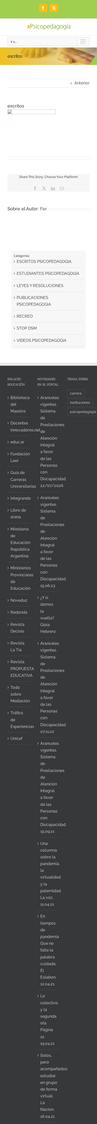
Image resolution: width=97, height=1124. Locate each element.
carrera (76, 393)
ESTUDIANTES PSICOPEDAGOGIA (48, 273)
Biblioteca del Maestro (18, 404)
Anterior (82, 83)
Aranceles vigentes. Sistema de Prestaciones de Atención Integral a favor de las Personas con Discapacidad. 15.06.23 (48, 541)
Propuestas (35, 1064)
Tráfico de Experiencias (18, 719)
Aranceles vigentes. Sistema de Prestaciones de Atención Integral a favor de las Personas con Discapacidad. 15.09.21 (48, 787)
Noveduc (18, 600)
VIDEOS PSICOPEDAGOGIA (41, 340)
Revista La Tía (17, 646)
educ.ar (17, 442)
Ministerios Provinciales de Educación (18, 578)
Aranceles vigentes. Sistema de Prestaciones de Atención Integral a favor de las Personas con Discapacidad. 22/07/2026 (48, 441)
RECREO (25, 316)
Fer (43, 208)
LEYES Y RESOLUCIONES (40, 285)
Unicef (16, 738)
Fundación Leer (18, 457)
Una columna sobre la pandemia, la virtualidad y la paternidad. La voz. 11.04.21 (48, 874)
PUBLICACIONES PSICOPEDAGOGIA (34, 301)
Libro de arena (18, 513)
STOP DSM (27, 328)
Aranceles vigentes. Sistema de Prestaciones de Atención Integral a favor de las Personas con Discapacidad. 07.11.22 (48, 687)
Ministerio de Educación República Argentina (18, 543)
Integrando (18, 498)
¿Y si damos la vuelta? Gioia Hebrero (48, 614)
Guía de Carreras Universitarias (18, 479)
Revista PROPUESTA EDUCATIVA (18, 668)
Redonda (18, 612)
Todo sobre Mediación (18, 694)
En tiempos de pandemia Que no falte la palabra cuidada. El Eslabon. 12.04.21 (48, 950)
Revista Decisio (17, 628)
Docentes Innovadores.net (18, 426)
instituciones (80, 402)
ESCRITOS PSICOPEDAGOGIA (44, 261)
